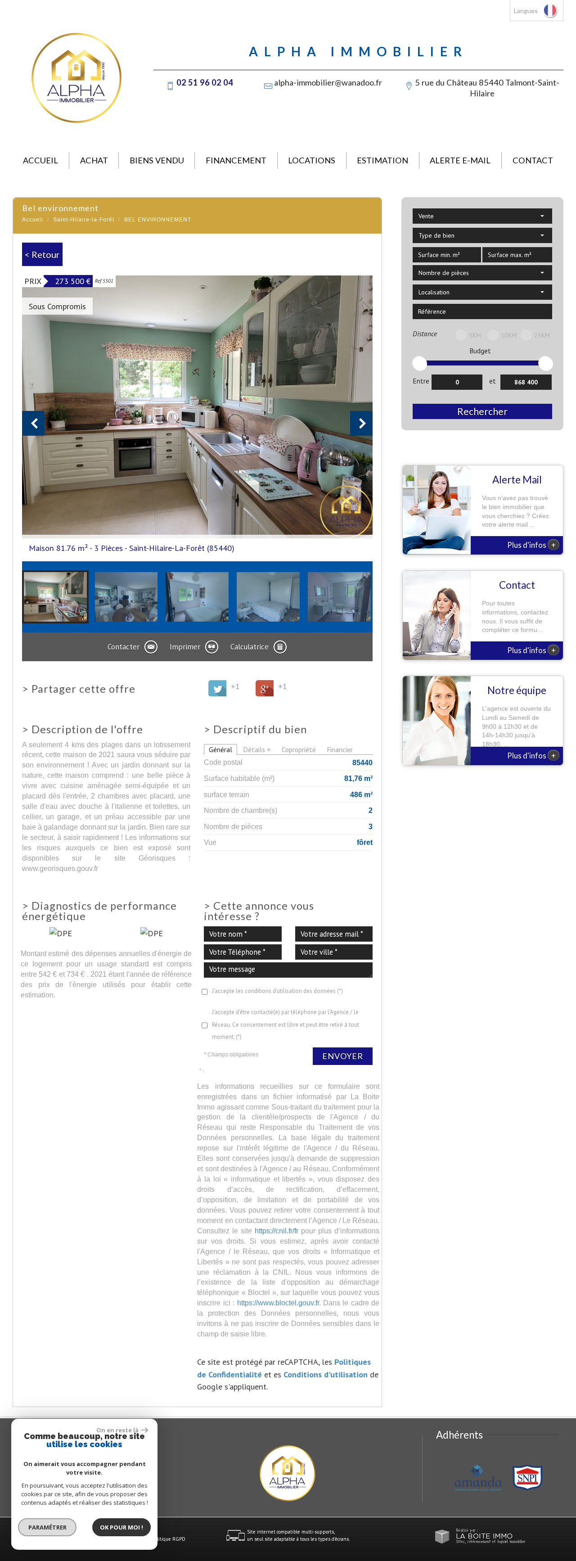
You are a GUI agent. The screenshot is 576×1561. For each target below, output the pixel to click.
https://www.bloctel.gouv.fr (278, 1303)
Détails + (257, 749)
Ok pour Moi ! (121, 1527)
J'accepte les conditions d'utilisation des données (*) (277, 991)
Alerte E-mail (460, 160)
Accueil (40, 160)
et (492, 380)
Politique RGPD (168, 1539)
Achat (94, 160)
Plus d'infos (531, 544)
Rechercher (482, 411)
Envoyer (342, 1056)
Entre (421, 380)
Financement (236, 160)
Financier (340, 749)
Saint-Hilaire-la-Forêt (83, 220)
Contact (533, 160)
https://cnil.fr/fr (276, 1231)
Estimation (382, 160)
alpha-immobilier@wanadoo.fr (328, 82)
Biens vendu (157, 160)
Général (220, 749)
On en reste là (117, 1430)
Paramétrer (47, 1527)
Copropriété (299, 749)
